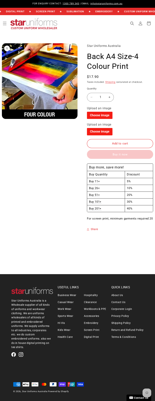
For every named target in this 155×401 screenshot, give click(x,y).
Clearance (90, 302)
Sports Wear (65, 315)
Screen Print (91, 329)
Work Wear (64, 308)
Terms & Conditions (123, 336)
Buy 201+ (95, 208)
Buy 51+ (94, 195)
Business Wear (67, 295)
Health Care (65, 336)
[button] (5, 23)
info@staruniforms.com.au (106, 3)
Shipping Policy (121, 322)
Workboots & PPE (95, 308)
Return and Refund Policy (127, 329)
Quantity (91, 88)
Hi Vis (61, 322)
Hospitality (91, 295)
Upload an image (99, 108)
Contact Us (118, 302)
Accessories (91, 315)
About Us (117, 295)
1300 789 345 (71, 3)
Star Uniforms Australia (34, 391)
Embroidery (91, 322)
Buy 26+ (94, 188)
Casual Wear (66, 302)
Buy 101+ (95, 201)
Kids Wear (64, 329)
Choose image (99, 115)
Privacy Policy (120, 315)
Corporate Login (121, 308)
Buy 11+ (94, 181)
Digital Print (91, 336)
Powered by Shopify (58, 391)
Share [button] (94, 229)
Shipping (110, 82)
